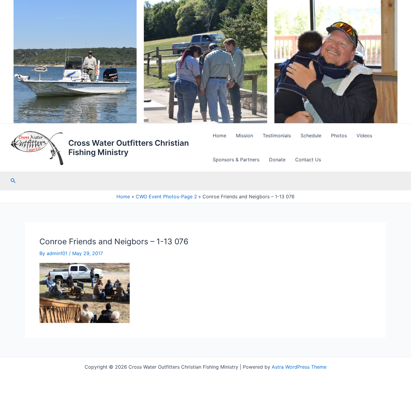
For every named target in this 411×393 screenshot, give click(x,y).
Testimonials (277, 136)
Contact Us (308, 160)
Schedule (311, 136)
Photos (339, 136)
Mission (244, 136)
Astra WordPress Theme (299, 367)
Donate (277, 160)
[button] (13, 180)
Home (219, 136)
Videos (364, 136)
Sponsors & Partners (236, 160)
